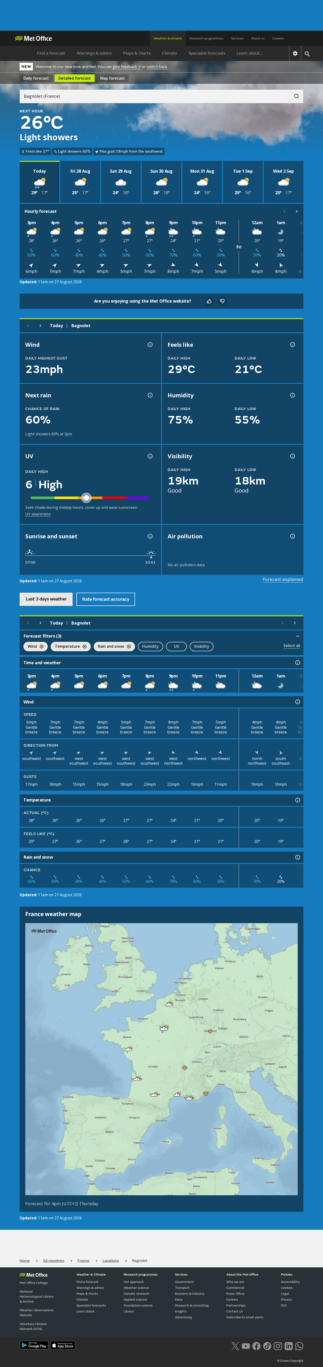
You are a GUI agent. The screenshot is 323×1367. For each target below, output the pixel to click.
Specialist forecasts (206, 53)
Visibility (201, 646)
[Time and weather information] (297, 662)
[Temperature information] (297, 800)
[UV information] (149, 456)
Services (237, 38)
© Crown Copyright (290, 1361)
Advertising (183, 1317)
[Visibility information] (292, 456)
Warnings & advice (94, 53)
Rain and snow (109, 647)
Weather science (136, 1288)
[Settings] (295, 53)
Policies (286, 1275)
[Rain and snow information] (297, 857)
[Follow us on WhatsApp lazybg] (299, 1346)
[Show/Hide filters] (297, 636)
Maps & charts (137, 53)
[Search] (294, 95)
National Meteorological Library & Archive (36, 1296)
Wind (30, 647)
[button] (169, 1004)
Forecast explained (283, 579)
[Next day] (40, 325)
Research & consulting (192, 1305)
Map (112, 78)
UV (176, 646)
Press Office (235, 1294)
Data (179, 1300)
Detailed (74, 78)
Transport (182, 1288)
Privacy (286, 1300)
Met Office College (34, 1283)
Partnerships (236, 1305)
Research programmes (206, 38)
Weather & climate (167, 38)
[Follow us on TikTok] (267, 1346)
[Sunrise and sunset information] (149, 536)
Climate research (136, 1294)
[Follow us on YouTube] (246, 1346)
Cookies (287, 1288)
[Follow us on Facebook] (256, 1346)
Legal (285, 1294)
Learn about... (249, 53)
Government (184, 1282)
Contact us (234, 1311)
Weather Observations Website (37, 1312)
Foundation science (138, 1305)
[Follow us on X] (235, 1346)
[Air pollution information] (292, 536)
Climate (169, 53)
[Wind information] (297, 701)
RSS (284, 1305)
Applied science (135, 1300)
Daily (36, 78)
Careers (278, 38)
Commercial (235, 1288)
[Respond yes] (209, 301)
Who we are (235, 1282)
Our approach (134, 1282)
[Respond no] (222, 301)
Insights (181, 1311)
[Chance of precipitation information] (149, 395)
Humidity (150, 646)
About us (258, 38)
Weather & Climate (91, 1275)
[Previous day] (28, 325)
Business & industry (190, 1294)
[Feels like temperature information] (292, 344)
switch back (157, 66)
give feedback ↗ (127, 66)
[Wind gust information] (149, 344)
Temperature (65, 647)
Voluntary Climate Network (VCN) (33, 1326)
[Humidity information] (292, 395)
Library (129, 1311)
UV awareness (38, 514)
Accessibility (290, 1282)
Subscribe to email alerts (245, 1317)
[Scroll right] (296, 211)
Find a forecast (51, 53)
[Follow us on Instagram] (278, 1346)
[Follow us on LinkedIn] (288, 1346)
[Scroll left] (284, 211)
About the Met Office (242, 1275)
